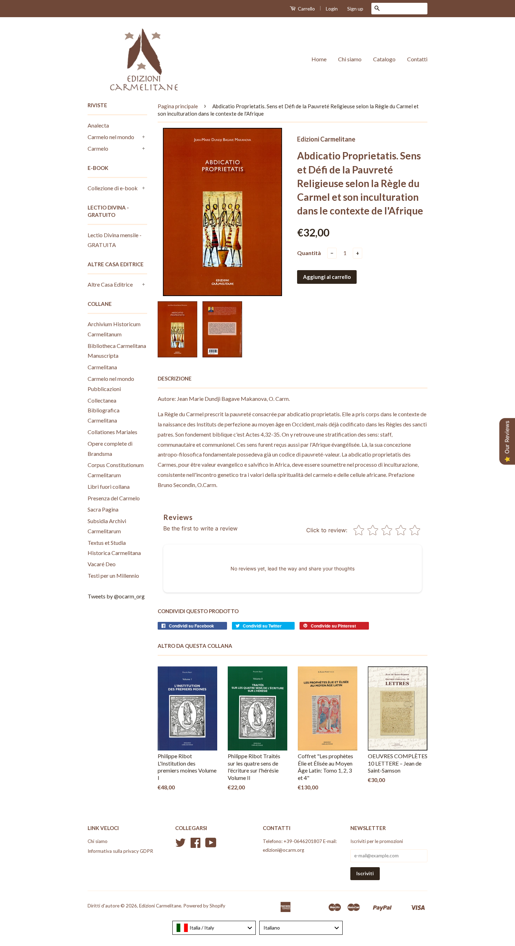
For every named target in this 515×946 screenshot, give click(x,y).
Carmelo (98, 148)
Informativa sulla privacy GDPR (120, 851)
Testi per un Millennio (113, 575)
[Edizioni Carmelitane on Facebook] (195, 845)
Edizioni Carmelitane (160, 906)
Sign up (355, 9)
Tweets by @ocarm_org (116, 596)
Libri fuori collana (109, 486)
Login (332, 9)
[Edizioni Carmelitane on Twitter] (180, 845)
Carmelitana (102, 367)
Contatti (417, 59)
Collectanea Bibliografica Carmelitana (103, 410)
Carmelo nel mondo (111, 136)
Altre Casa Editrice (110, 284)
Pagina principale (178, 106)
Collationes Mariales (112, 432)
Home (319, 59)
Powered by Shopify (204, 906)
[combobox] (214, 928)
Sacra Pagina (103, 509)
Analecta (98, 125)
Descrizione (175, 378)
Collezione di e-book (113, 188)
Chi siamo (350, 59)
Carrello (306, 9)
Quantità (309, 252)
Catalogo (384, 59)
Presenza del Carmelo (114, 498)
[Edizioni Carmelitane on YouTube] (211, 845)
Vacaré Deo (102, 564)
